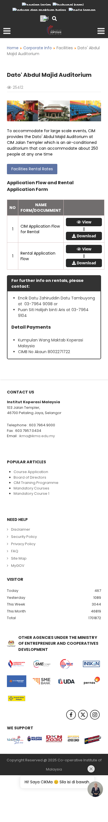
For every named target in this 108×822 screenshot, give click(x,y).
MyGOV (17, 565)
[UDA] (66, 681)
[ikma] (54, 30)
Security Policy (24, 536)
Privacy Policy (23, 544)
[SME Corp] (41, 664)
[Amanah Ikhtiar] (16, 698)
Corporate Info (37, 48)
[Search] (54, 19)
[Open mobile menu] (7, 31)
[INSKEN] (91, 664)
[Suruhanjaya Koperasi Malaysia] (16, 664)
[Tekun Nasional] (66, 664)
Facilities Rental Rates (32, 169)
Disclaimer (20, 529)
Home (13, 48)
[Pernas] (91, 681)
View (86, 222)
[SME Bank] (41, 681)
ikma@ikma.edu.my (37, 436)
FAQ (14, 551)
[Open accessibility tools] (45, 18)
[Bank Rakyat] (16, 681)
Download (86, 235)
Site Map (19, 558)
